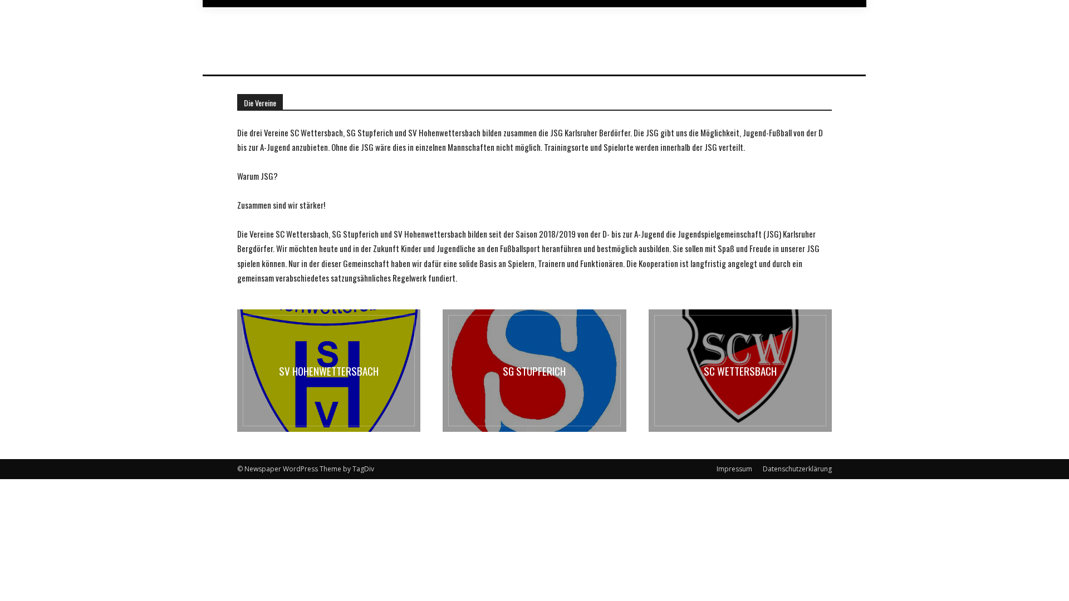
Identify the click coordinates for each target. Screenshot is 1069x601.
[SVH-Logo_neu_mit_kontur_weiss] (328, 370)
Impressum (734, 469)
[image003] (740, 370)
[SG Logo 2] (534, 370)
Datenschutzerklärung (797, 469)
